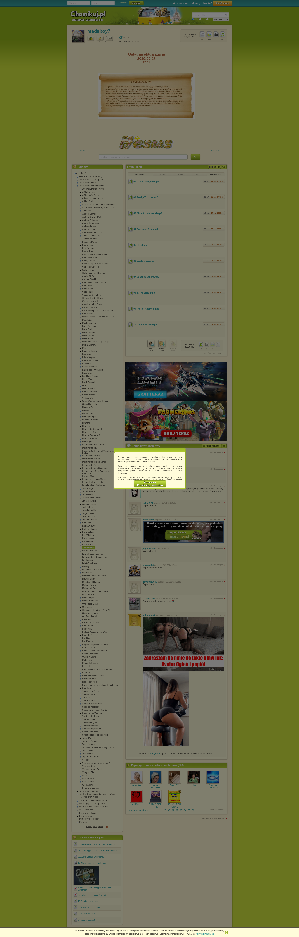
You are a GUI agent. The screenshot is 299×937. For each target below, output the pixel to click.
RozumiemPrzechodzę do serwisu (150, 483)
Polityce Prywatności (205, 934)
